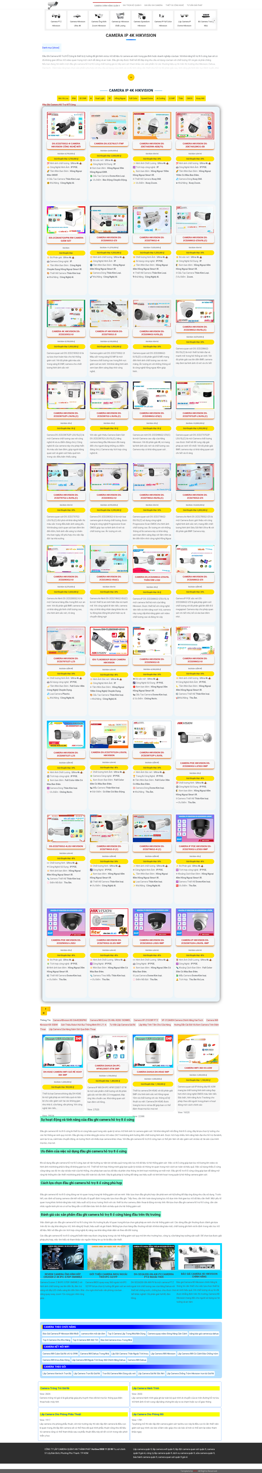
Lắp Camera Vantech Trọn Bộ (57, 1373)
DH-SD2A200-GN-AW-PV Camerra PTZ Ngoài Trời (154, 1275)
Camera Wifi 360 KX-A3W (198, 1068)
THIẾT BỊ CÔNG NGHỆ (175, 5)
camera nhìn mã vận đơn (93, 1333)
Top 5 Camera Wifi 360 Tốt (85, 1340)
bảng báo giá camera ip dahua (204, 1333)
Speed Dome (147, 98)
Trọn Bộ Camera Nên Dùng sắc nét (119, 1373)
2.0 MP (172, 98)
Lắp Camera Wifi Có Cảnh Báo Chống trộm (198, 1353)
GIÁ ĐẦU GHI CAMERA (153, 5)
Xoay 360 (200, 98)
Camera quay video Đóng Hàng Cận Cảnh (167, 1333)
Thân (180, 98)
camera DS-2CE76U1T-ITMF (109, 143)
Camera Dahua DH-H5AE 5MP (153, 1072)
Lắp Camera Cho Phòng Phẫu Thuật (60, 1414)
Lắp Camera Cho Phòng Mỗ (148, 1414)
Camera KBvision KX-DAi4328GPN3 (70, 1020)
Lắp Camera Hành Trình (146, 1388)
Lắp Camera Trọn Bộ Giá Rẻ (87, 1373)
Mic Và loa (63, 98)
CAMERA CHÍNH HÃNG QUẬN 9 (107, 6)
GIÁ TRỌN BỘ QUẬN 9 (132, 5)
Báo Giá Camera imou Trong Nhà (116, 1340)
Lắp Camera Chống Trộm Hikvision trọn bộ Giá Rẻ (190, 1373)
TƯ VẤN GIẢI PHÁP (194, 5)
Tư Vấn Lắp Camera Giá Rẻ (122, 1025)
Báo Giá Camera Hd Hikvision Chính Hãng (199, 1275)
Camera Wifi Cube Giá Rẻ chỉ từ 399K (60, 1353)
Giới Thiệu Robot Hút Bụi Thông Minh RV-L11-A (83, 1025)
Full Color (133, 98)
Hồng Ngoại (120, 98)
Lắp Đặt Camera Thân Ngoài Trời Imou (129, 1353)
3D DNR (82, 98)
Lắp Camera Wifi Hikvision (163, 1353)
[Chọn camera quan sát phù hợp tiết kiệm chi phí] (214, 20)
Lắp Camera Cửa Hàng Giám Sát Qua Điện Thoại (72, 1029)
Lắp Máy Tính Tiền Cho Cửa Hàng (155, 1025)
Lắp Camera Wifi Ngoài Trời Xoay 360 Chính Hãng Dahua (98, 1360)
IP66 (74, 98)
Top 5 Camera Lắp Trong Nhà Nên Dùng (126, 1333)
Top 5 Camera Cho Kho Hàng (56, 1340)
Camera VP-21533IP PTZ (146, 1020)
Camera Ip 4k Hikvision (131, 35)
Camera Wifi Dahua (137, 1360)
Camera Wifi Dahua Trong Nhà (94, 1353)
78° (109, 98)
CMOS (189, 98)
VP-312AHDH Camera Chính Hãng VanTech (182, 1020)
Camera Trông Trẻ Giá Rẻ (54, 1388)
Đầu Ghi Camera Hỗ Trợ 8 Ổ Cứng (59, 104)
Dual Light (100, 98)
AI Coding (161, 98)
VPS (195, 1471)
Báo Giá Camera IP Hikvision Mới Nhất (61, 1333)
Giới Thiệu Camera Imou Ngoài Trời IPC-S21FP (108, 1275)
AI (91, 98)
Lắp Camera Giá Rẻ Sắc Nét (151, 1373)
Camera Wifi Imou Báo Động (56, 1360)
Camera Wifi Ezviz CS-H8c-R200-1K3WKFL (110, 1020)
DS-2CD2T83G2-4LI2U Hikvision (66, 846)
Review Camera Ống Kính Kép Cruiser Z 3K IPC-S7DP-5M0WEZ (63, 1275)
